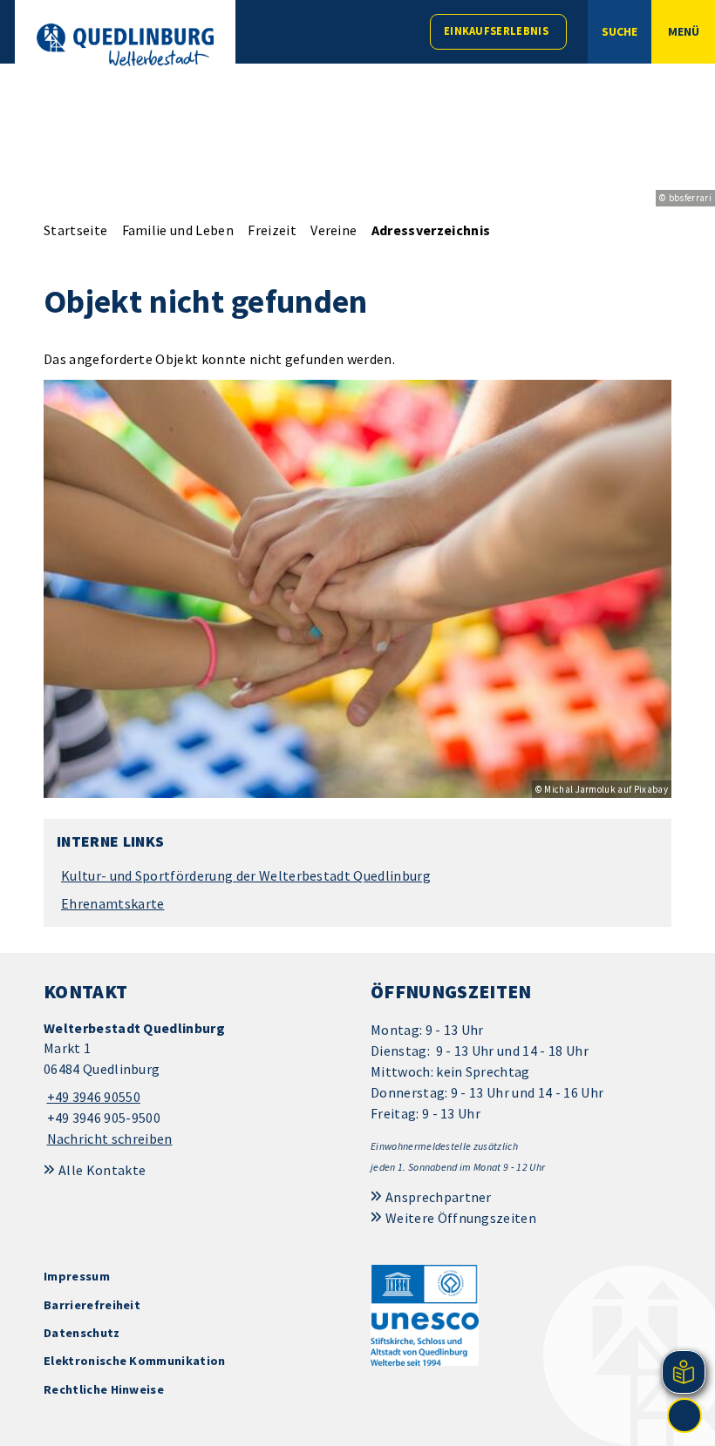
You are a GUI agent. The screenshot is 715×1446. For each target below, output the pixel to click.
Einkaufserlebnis (496, 30)
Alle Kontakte (102, 1170)
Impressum (77, 1276)
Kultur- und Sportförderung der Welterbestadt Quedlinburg (246, 875)
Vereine (333, 230)
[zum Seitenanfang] (684, 1415)
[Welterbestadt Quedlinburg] (194, 1084)
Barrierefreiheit (92, 1305)
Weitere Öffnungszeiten (460, 1217)
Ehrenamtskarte (112, 903)
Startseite (75, 230)
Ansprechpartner (438, 1197)
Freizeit (272, 230)
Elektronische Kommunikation (135, 1360)
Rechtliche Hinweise (104, 1389)
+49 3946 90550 (92, 1096)
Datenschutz (82, 1333)
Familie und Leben (178, 230)
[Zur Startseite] (125, 45)
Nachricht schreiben (110, 1138)
